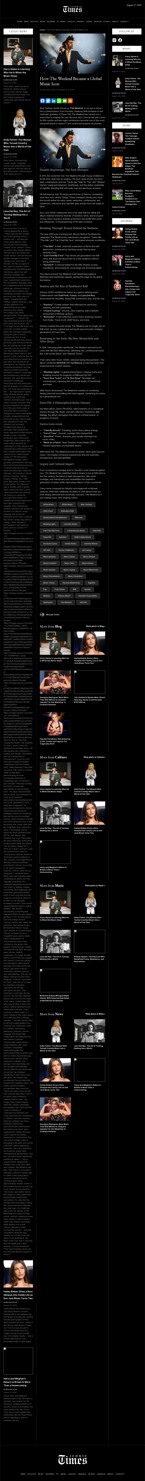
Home (20, 21)
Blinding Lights (49, 524)
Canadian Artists (70, 524)
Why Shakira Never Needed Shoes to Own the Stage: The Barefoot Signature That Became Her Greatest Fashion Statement (126, 167)
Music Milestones (90, 570)
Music (63, 21)
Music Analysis (49, 557)
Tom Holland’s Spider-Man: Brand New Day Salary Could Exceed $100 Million (89, 699)
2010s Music (48, 504)
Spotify (87, 589)
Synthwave (48, 602)
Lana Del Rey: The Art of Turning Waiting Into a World (17, 214)
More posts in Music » (95, 885)
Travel (89, 21)
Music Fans (69, 563)
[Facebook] (42, 100)
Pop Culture (60, 589)
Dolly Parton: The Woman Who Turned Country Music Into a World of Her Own (18, 144)
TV (57, 21)
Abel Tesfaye (86, 504)
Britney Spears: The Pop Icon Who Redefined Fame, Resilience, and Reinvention (89, 959)
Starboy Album (64, 596)
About (115, 21)
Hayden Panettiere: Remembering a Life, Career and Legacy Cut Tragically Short (55, 741)
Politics (34, 21)
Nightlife (91, 583)
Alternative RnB (67, 511)
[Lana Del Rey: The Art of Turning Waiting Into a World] (18, 193)
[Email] (64, 100)
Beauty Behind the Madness (55, 517)
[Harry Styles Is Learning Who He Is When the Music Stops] (18, 51)
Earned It (62, 537)
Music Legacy (69, 570)
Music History (87, 563)
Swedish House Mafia (87, 596)
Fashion (98, 21)
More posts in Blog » (95, 626)
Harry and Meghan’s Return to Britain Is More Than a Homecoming (17, 1382)
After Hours (48, 511)
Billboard (78, 517)
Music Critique (89, 557)
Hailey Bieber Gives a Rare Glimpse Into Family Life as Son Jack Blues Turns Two (18, 1295)
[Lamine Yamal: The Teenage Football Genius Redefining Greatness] (117, 137)
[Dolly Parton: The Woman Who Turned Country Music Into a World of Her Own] (18, 122)
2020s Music (67, 504)
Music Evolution (49, 563)
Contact (124, 21)
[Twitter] (48, 100)
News (26, 21)
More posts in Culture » (94, 757)
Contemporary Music (76, 531)
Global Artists (70, 544)
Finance (80, 21)
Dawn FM (47, 537)
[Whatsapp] (59, 100)
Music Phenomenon (51, 576)
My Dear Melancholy (71, 583)
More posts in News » (95, 1013)
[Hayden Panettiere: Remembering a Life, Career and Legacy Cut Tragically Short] (117, 285)
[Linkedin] (53, 100)
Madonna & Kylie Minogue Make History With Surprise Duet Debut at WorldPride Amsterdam (54, 998)
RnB (74, 589)
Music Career (69, 557)
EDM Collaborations (83, 537)
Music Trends (49, 583)
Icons (106, 21)
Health (71, 21)
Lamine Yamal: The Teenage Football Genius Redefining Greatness (132, 138)
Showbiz (51, 21)
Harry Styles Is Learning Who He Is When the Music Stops (17, 72)
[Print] (70, 100)
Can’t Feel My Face (51, 531)
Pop (45, 589)
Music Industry (49, 570)
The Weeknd (66, 602)
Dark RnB (97, 531)
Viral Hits (83, 602)
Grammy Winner (90, 544)
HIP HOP (46, 550)
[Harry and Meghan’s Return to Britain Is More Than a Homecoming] (18, 1361)
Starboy (46, 596)
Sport (43, 21)
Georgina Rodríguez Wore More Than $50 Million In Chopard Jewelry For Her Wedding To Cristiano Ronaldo (54, 701)
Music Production (75, 576)
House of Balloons (66, 550)
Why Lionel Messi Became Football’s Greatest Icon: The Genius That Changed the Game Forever (126, 199)
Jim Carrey (86, 550)
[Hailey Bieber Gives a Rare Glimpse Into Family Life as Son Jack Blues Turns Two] (18, 1274)
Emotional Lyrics (50, 544)
